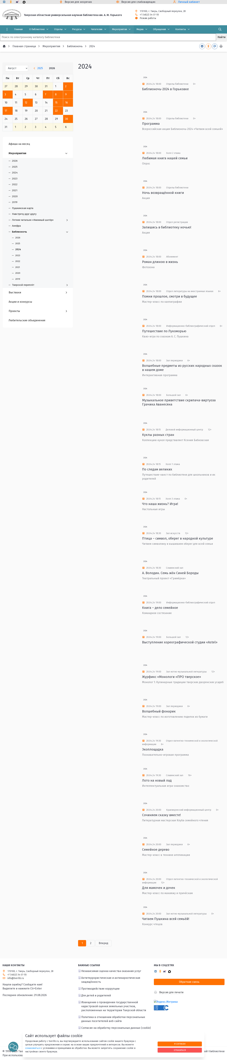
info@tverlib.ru (15, 978)
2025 (40, 68)
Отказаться (180, 1050)
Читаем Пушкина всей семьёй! (165, 919)
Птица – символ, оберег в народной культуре (177, 538)
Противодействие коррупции (100, 988)
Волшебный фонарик (159, 711)
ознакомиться (33, 1048)
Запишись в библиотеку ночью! (166, 227)
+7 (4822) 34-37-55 (149, 14)
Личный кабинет (189, 1)
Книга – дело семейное (160, 608)
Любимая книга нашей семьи (165, 158)
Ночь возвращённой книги (163, 193)
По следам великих (157, 469)
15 (56, 102)
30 (66, 118)
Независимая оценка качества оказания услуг (111, 971)
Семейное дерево (155, 850)
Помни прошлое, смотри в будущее (169, 296)
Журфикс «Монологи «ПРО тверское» (171, 677)
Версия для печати (171, 992)
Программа (151, 124)
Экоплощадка (152, 749)
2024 (145, 78)
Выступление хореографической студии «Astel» (180, 642)
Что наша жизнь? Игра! (160, 504)
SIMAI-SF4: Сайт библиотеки (207, 1051)
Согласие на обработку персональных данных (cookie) (116, 1027)
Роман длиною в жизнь (160, 262)
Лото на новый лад (157, 780)
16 (66, 102)
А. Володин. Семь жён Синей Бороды (170, 573)
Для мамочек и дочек (158, 888)
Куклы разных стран (158, 435)
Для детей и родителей (96, 995)
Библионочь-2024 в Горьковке (165, 89)
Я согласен (179, 1044)
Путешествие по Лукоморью (164, 331)
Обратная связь (189, 981)
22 (56, 110)
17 (6, 110)
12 (26, 102)
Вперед (103, 943)
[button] (13, 1047)
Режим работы (148, 18)
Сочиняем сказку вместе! (161, 815)
